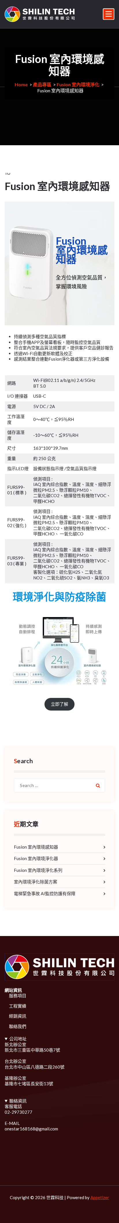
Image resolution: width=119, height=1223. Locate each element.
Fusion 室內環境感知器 (36, 846)
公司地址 (18, 1038)
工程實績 (17, 1005)
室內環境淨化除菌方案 (35, 881)
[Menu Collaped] (108, 14)
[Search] (98, 785)
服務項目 (17, 995)
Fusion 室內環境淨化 (78, 84)
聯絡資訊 (18, 1100)
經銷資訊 (17, 1016)
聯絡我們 (17, 1026)
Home (21, 84)
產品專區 (42, 84)
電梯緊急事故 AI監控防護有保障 (44, 893)
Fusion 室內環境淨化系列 (38, 870)
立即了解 (59, 704)
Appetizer (99, 1197)
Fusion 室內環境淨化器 (36, 858)
